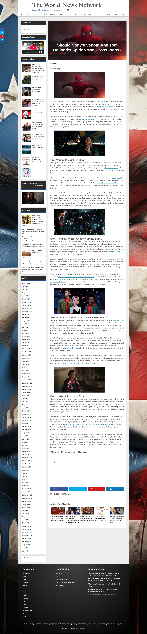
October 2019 (26, 538)
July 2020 (25, 510)
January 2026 (26, 305)
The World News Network (67, 5)
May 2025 (25, 330)
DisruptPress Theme (80, 628)
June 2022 (25, 439)
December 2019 (27, 532)
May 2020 (25, 516)
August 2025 (26, 321)
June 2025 (25, 327)
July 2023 (25, 398)
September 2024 (27, 355)
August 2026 (26, 283)
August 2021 (26, 470)
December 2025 (27, 308)
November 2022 (27, 423)
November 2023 (27, 386)
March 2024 (26, 373)
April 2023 (25, 408)
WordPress (70, 628)
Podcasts (25, 598)
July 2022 (25, 436)
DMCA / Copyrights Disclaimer (65, 582)
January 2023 (26, 417)
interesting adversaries (58, 282)
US (36, 14)
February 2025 (26, 339)
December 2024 (27, 345)
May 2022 (25, 442)
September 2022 (27, 429)
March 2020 (26, 523)
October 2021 (26, 464)
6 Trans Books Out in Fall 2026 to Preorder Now (103, 595)
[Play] (24, 52)
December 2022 (27, 420)
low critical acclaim (111, 168)
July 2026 (25, 286)
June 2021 (25, 476)
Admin (64, 53)
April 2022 (25, 445)
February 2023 (26, 414)
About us (58, 576)
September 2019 (27, 541)
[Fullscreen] (42, 52)
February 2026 (26, 302)
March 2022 (26, 448)
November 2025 (27, 311)
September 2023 (27, 392)
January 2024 (26, 380)
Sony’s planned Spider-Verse (68, 348)
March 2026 (26, 299)
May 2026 (25, 293)
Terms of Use (109, 624)
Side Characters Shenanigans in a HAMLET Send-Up (100, 518)
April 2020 (25, 520)
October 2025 (26, 314)
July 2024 (25, 361)
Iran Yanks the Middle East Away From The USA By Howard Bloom (57, 518)
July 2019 (25, 548)
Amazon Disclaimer (62, 579)
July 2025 (25, 324)
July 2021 (25, 473)
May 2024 (25, 367)
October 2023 (26, 389)
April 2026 (25, 296)
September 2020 (27, 504)
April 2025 (25, 333)
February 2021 (26, 489)
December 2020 (27, 495)
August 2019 (26, 545)
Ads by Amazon (120, 497)
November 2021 (27, 461)
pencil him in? (90, 119)
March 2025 (26, 336)
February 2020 (26, 526)
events (25, 585)
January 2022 (26, 454)
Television (73, 14)
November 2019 (27, 535)
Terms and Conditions (62, 589)
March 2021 (26, 485)
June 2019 (25, 551)
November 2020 (27, 498)
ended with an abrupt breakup (106, 106)
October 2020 (26, 501)
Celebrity (92, 14)
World (29, 14)
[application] (33, 47)
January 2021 (26, 492)
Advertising (26, 573)
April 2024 (25, 370)
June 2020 (25, 513)
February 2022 (26, 451)
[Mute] (39, 52)
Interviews (26, 589)
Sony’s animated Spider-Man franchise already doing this (77, 363)
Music (82, 14)
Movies (63, 14)
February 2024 (26, 377)
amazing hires (116, 178)
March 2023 (26, 411)
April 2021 (25, 482)
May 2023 (25, 405)
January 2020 (26, 529)
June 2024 (25, 364)
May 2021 (25, 479)
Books (109, 14)
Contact (119, 14)
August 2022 (26, 433)
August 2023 (26, 395)
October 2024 (26, 352)
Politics (43, 14)
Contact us (59, 573)
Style (101, 14)
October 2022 (26, 426)
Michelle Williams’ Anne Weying (108, 183)
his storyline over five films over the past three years (76, 277)
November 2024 (27, 349)
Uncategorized (27, 610)
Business (53, 14)
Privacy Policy (60, 585)
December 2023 (27, 383)
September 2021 (27, 467)
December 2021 (27, 457)
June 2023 (25, 401)
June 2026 (25, 289)
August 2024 (26, 358)
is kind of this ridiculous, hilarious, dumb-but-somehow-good (86, 424)
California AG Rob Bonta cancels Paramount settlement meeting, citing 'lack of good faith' (72, 521)
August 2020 (26, 507)
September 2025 (27, 317)
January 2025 (26, 342)
